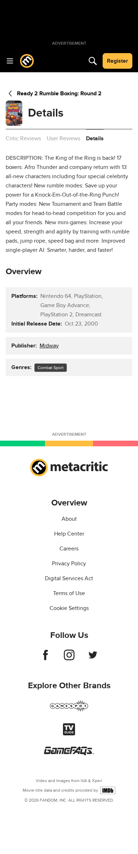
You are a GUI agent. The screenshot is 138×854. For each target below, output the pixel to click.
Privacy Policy (69, 563)
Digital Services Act (69, 578)
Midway (49, 345)
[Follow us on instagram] (69, 658)
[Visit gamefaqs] (69, 753)
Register (117, 60)
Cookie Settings (69, 608)
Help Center (69, 533)
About (69, 518)
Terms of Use (69, 593)
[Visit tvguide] (69, 733)
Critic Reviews (23, 138)
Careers (69, 548)
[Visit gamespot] (69, 710)
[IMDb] (107, 790)
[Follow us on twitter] (93, 658)
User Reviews (63, 138)
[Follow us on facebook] (45, 658)
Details (95, 138)
